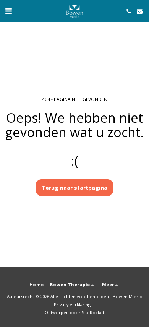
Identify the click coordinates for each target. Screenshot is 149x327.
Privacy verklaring (72, 304)
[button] (8, 11)
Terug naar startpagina (74, 187)
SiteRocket (93, 312)
